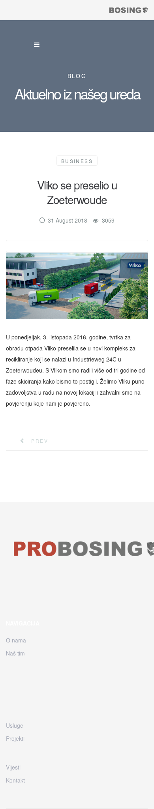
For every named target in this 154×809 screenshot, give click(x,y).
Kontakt (15, 780)
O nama (16, 640)
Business (77, 160)
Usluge (14, 725)
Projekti (15, 738)
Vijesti (13, 767)
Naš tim (15, 653)
